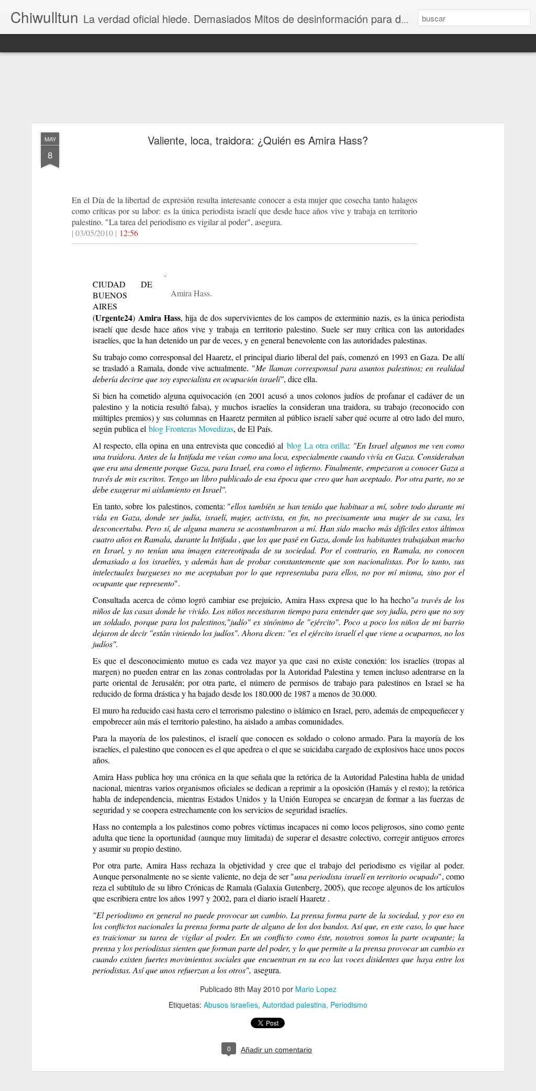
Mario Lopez (316, 989)
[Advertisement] (268, 88)
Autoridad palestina (294, 1004)
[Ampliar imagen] (165, 296)
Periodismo (348, 1004)
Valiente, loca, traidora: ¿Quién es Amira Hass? (258, 140)
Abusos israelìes (231, 1004)
